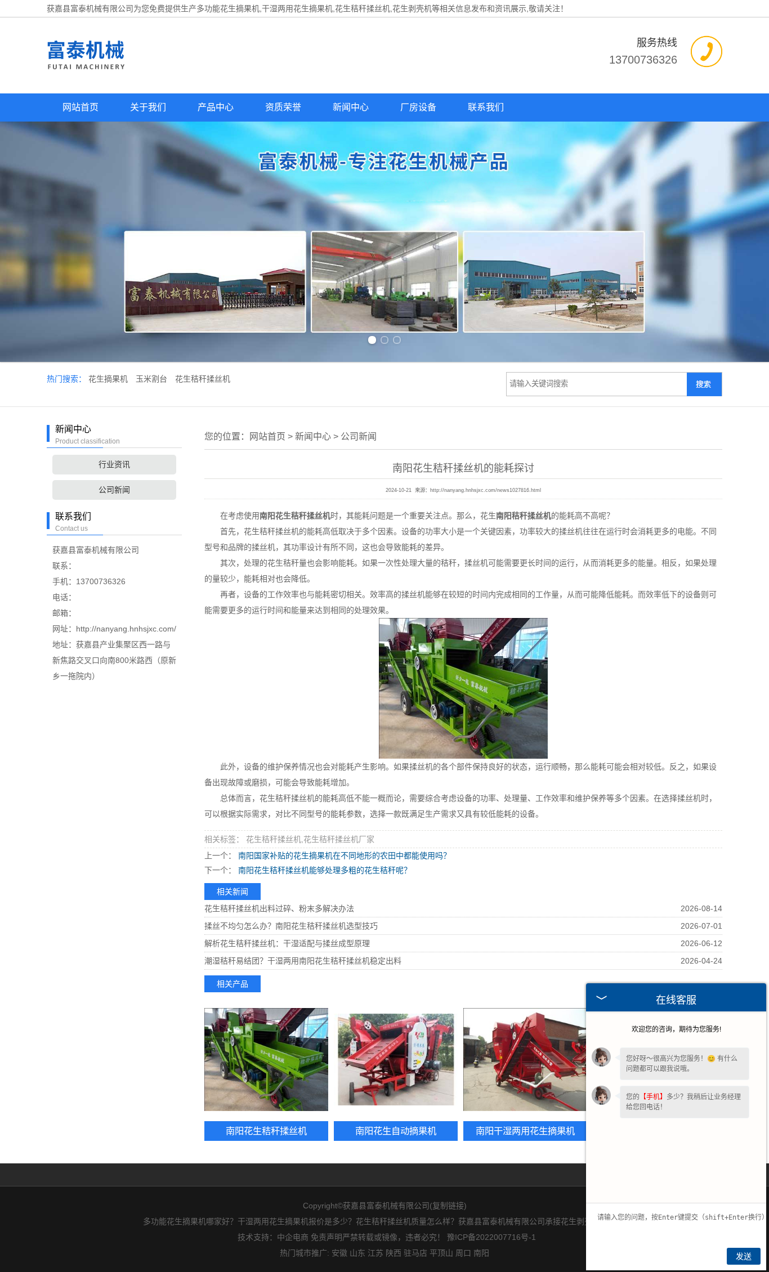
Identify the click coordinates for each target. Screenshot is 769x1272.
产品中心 (216, 107)
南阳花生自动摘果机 (395, 1131)
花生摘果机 (109, 378)
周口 (463, 1252)
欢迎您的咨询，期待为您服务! (676, 1029)
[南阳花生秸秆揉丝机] (266, 1059)
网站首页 (80, 107)
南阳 (481, 1252)
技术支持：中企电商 (273, 1237)
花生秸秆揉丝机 (202, 378)
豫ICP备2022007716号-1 (491, 1237)
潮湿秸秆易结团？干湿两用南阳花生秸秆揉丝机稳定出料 (302, 960)
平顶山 (441, 1252)
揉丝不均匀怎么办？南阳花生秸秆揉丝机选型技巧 (291, 925)
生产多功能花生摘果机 (220, 8)
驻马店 (415, 1252)
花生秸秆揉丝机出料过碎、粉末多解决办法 (279, 908)
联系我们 (486, 107)
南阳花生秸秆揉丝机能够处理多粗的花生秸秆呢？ (324, 870)
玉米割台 (152, 378)
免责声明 (326, 1237)
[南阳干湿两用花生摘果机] (525, 1059)
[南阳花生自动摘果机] (396, 1059)
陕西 (393, 1252)
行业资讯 (114, 464)
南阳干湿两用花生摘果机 (525, 1131)
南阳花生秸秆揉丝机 (266, 1131)
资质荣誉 (283, 107)
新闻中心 (351, 107)
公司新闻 (114, 489)
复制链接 (448, 1205)
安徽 (339, 1252)
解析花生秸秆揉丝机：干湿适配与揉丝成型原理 (287, 943)
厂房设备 (418, 107)
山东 (357, 1252)
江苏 (375, 1252)
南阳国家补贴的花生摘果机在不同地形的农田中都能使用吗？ (343, 855)
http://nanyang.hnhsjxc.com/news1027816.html (485, 490)
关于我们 (148, 107)
